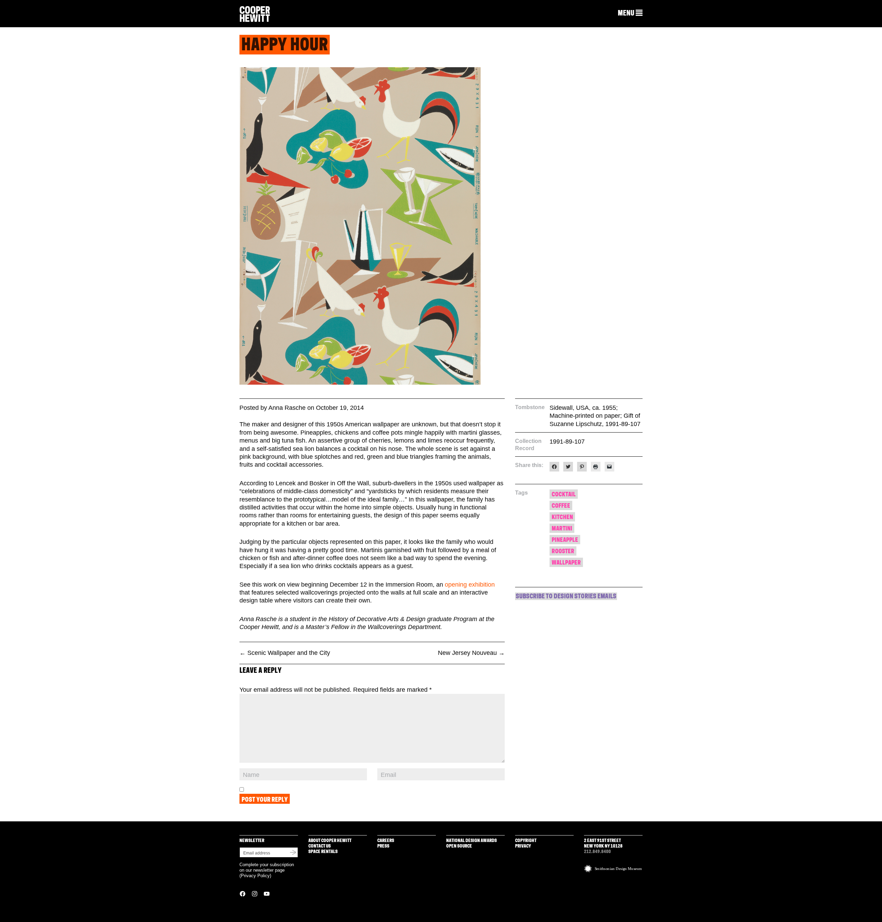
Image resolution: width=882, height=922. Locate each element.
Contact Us (319, 846)
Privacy (523, 846)
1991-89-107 (567, 441)
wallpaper (566, 563)
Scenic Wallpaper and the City (284, 652)
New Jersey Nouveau (471, 652)
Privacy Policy (255, 875)
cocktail (564, 495)
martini (562, 529)
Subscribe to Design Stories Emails (566, 597)
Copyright (525, 841)
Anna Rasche (287, 407)
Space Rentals (323, 852)
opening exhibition (470, 584)
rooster (563, 552)
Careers (385, 841)
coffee (561, 506)
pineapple (565, 540)
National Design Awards (471, 841)
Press (383, 846)
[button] (630, 13)
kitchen (562, 517)
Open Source (459, 846)
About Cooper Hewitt (329, 841)
